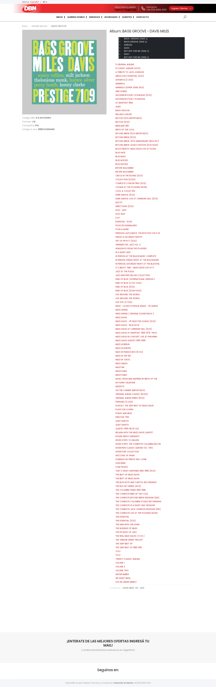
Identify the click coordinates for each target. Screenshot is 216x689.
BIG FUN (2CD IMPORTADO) (128, 118)
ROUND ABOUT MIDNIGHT (127, 436)
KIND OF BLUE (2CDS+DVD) (128, 290)
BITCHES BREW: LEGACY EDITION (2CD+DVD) (136, 145)
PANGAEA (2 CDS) (124, 401)
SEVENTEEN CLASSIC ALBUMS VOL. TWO (134, 447)
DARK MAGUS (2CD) (125, 194)
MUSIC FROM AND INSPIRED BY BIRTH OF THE (136, 378)
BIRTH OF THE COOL (124, 129)
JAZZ (142, 587)
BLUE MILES (120, 156)
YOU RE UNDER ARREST (126, 582)
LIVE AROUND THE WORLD (127, 294)
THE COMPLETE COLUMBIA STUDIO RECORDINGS (138, 501)
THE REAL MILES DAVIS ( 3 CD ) (129, 536)
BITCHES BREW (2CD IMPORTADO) (131, 133)
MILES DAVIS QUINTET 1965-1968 (130, 340)
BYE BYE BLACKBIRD (124, 168)
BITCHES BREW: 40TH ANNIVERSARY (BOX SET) (137, 141)
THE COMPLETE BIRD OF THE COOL (131, 493)
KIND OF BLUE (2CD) (125, 286)
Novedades (111, 17)
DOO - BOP (120, 210)
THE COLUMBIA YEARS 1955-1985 (130, 490)
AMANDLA (120, 83)
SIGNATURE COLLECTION (127, 451)
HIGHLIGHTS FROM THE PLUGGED (131, 248)
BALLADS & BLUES (123, 114)
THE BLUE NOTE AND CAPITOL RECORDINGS (135, 482)
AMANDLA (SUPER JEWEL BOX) (129, 87)
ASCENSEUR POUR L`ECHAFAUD (130, 99)
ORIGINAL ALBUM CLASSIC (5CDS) (131, 394)
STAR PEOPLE (121, 467)
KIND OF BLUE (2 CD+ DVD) (128, 283)
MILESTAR (119, 367)
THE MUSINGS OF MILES (126, 528)
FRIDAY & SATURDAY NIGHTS (128, 237)
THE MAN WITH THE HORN (127, 524)
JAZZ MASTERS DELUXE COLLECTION (132, 275)
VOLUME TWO (122, 570)
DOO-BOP (120, 214)
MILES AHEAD (121, 309)
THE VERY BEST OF (124, 543)
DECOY (118, 202)
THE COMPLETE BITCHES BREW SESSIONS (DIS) (137, 497)
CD (137, 587)
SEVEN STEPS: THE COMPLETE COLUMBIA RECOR (138, 444)
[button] (185, 17)
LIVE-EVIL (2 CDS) (123, 302)
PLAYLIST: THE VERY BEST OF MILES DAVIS (134, 405)
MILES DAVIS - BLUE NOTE (127, 325)
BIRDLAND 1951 (122, 125)
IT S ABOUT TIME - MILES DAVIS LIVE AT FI (134, 267)
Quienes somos (76, 17)
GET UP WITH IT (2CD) (126, 240)
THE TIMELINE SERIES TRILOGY (129, 539)
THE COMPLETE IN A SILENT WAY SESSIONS (135, 505)
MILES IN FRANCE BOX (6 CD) (129, 352)
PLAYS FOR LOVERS (124, 409)
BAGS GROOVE (122, 110)
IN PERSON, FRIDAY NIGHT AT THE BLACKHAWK (137, 260)
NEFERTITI (119, 386)
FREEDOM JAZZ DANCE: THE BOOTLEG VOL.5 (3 (137, 233)
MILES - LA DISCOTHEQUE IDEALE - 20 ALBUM (136, 306)
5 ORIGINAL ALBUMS (124, 64)
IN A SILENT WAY (123, 252)
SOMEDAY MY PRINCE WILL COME (130, 459)
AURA (118, 106)
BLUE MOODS (121, 160)
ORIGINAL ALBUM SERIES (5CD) (129, 398)
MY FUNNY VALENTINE (125, 382)
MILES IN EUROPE (123, 348)
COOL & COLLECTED (125, 191)
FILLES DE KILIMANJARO (126, 225)
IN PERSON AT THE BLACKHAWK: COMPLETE (135, 256)
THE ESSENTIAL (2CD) (125, 520)
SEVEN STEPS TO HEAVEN (127, 440)
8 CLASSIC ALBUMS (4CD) (127, 68)
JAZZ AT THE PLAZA (124, 271)
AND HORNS (121, 91)
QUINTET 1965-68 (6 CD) (127, 428)
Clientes (127, 17)
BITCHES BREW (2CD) (125, 137)
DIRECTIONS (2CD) (124, 206)
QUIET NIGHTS (122, 421)
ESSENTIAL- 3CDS (123, 221)
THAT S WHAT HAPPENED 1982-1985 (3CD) (135, 470)
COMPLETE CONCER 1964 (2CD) (130, 183)
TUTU (117, 551)
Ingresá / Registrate (125, 9)
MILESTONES (121, 371)
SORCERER (120, 463)
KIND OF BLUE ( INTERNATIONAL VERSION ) (135, 279)
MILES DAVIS (121, 317)
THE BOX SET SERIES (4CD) (128, 486)
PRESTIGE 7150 (122, 417)
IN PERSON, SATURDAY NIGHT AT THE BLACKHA (137, 263)
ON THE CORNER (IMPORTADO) (130, 390)
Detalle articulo (39, 26)
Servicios (94, 17)
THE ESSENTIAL (122, 516)
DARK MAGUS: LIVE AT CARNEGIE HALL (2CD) (136, 198)
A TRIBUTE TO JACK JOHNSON (129, 72)
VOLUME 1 (119, 562)
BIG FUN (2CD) (122, 122)
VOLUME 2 (120, 566)
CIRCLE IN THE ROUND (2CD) (129, 175)
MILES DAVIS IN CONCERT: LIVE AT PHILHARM (136, 336)
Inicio (59, 17)
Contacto (142, 17)
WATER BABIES (122, 574)
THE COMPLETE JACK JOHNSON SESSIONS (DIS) (138, 509)
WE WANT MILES (122, 578)
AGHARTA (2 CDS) (124, 79)
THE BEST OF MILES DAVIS (127, 474)
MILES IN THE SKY (123, 355)
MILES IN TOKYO (122, 359)
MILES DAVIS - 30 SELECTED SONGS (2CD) (135, 321)
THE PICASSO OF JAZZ (126, 532)
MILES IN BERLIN (122, 344)
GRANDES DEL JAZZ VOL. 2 (127, 244)
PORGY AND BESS (123, 413)
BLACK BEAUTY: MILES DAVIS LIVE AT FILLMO (135, 148)
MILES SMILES (121, 363)
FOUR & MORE (122, 229)
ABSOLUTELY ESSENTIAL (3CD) (129, 76)
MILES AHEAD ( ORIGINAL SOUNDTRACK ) (134, 313)
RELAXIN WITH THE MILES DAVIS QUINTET (134, 432)
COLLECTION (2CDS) (125, 179)
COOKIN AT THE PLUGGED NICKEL (131, 187)
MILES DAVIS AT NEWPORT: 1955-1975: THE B (136, 332)
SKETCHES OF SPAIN (124, 455)
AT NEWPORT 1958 (124, 102)
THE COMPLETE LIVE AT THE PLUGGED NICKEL (136, 513)
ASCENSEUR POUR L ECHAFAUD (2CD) (133, 95)
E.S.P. (117, 217)
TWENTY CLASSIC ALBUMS (127, 559)
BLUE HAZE (120, 152)
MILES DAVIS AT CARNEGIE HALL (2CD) (133, 329)
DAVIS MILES (129, 587)
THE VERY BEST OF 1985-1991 (128, 547)
